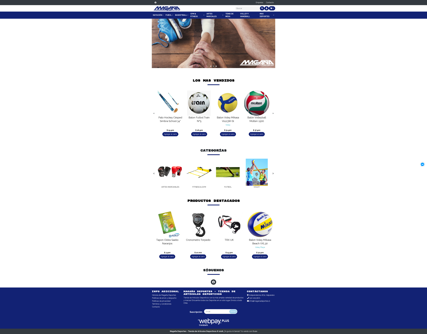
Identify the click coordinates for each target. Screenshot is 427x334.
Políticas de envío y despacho (164, 298)
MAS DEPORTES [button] (264, 15)
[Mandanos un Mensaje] (422, 164)
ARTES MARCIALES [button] (211, 15)
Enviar (233, 311)
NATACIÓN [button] (157, 15)
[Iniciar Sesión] (266, 8)
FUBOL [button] (169, 15)
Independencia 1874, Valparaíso (261, 295)
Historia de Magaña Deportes (164, 295)
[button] (210, 66)
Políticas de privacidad (161, 301)
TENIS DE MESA (229, 15)
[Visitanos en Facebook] (155, 2)
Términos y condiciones (161, 304)
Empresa (259, 2)
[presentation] (154, 43)
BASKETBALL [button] (181, 15)
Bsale (255, 331)
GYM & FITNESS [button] (194, 15)
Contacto (270, 2)
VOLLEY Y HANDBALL (245, 15)
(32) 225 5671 (254, 298)
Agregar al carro (170, 134)
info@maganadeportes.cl (259, 301)
